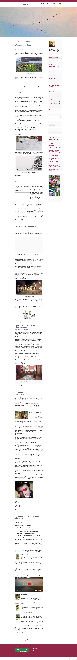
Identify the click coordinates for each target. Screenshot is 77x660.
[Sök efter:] (55, 117)
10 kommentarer (31, 635)
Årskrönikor (43, 3)
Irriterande (51, 152)
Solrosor (50, 59)
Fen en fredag (54, 147)
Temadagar (50, 166)
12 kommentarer (24, 89)
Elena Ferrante (51, 145)
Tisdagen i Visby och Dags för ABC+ (54, 61)
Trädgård (56, 166)
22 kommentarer (26, 222)
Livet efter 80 (22, 4)
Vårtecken (51, 169)
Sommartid (51, 165)
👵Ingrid (59, 3)
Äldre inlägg (29, 639)
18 (51, 103)
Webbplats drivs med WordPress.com (38, 658)
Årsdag (52, 170)
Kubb (52, 155)
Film (56, 147)
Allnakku (24, 46)
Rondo (26, 178)
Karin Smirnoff (50, 154)
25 (51, 105)
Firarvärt (59, 147)
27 (54, 105)
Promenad (57, 162)
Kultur (18, 89)
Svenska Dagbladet (33, 524)
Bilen (58, 140)
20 (54, 103)
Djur (58, 143)
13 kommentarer (34, 178)
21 (56, 103)
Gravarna (57, 150)
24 (49, 105)
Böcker (18, 635)
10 (49, 101)
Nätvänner (58, 158)
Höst (56, 151)
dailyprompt (52, 143)
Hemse (58, 150)
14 (56, 101)
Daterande (56, 143)
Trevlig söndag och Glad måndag (54, 66)
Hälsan (54, 151)
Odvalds (20, 178)
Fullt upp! (50, 64)
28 (56, 105)
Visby (24, 322)
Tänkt (59, 166)
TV (58, 166)
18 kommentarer (28, 322)
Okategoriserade (23, 178)
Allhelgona (58, 139)
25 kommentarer (27, 388)
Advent (56, 139)
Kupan (56, 155)
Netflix (52, 158)
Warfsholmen (55, 169)
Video (48, 3)
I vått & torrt (20, 93)
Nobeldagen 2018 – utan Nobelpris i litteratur (28, 517)
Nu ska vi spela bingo (23, 45)
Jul (17, 388)
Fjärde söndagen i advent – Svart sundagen (25, 327)
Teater (28, 178)
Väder (30, 178)
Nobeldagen (22, 635)
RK (53, 164)
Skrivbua (38, 353)
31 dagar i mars (52, 139)
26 (53, 105)
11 (51, 101)
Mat (53, 156)
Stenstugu (53, 3)
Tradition (20, 89)
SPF (25, 46)
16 (59, 101)
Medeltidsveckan (56, 156)
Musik (49, 158)
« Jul (49, 109)
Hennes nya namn (51, 151)
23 (59, 103)
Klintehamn (55, 154)
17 (49, 103)
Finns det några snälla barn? (26, 226)
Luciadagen (19, 392)
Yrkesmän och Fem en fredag (53, 57)
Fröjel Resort (54, 150)
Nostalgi (55, 158)
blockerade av (23, 650)
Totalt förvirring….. (23, 182)
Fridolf (54, 149)
